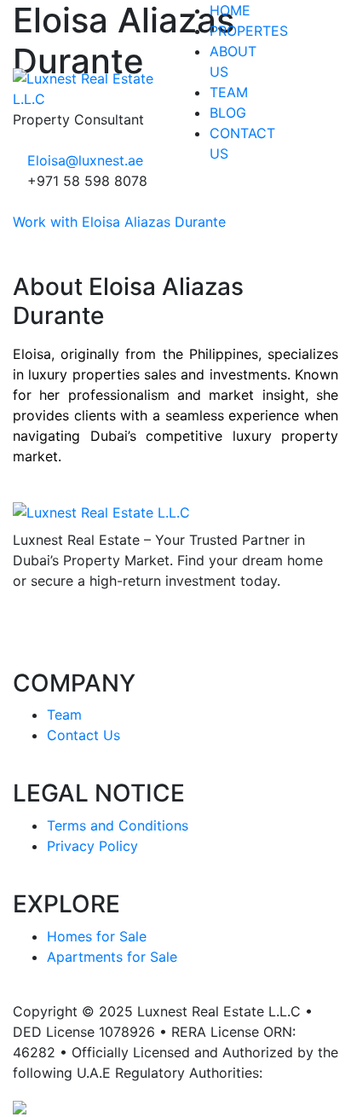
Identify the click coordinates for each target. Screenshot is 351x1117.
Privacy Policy (92, 845)
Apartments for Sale (112, 956)
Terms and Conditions (117, 825)
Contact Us (83, 735)
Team (64, 714)
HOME (230, 10)
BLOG (228, 112)
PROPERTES (249, 30)
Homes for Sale (97, 936)
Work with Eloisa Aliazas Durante (119, 221)
